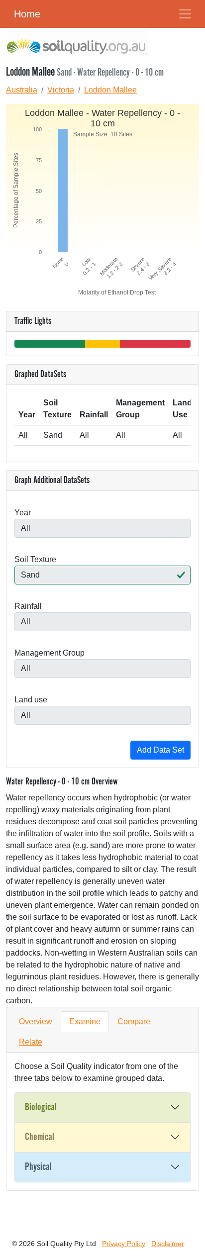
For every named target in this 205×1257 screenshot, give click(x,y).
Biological (41, 1107)
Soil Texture (35, 559)
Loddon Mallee (110, 90)
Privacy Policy (123, 1244)
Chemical (39, 1137)
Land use (30, 699)
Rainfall (28, 606)
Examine (85, 1021)
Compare (133, 1021)
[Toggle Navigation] (185, 14)
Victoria (60, 90)
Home (27, 13)
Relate (30, 1042)
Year (22, 512)
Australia (21, 90)
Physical (38, 1166)
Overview (35, 1021)
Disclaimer (167, 1244)
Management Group (49, 653)
